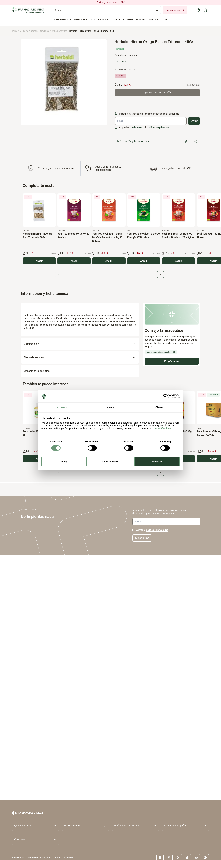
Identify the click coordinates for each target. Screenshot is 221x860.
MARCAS (153, 19)
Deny (64, 461)
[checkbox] (116, 127)
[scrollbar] (109, 275)
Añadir (39, 261)
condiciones (136, 127)
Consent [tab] (62, 407)
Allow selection (110, 461)
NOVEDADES (117, 19)
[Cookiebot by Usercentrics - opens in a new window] (165, 396)
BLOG (164, 19)
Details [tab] (111, 407)
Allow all (157, 461)
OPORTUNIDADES (136, 19)
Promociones (173, 10)
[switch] (92, 448)
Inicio (14, 31)
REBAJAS (103, 19)
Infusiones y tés (59, 31)
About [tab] (159, 407)
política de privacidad (159, 127)
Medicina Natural (28, 31)
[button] (85, 825)
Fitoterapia (44, 31)
